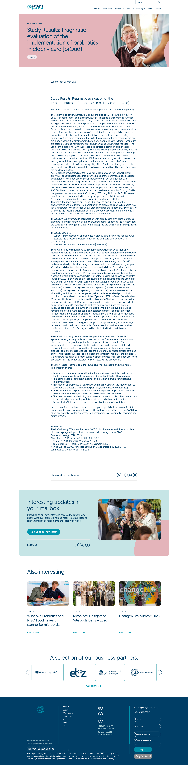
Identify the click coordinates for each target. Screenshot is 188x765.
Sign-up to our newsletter (43, 531)
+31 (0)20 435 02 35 (105, 726)
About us (130, 9)
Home (32, 23)
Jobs (64, 726)
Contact (158, 9)
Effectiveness (108, 9)
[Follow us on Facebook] (124, 475)
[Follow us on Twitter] (119, 475)
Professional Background (142, 740)
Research (32, 57)
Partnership (119, 9)
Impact (65, 722)
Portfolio (66, 707)
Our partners (92, 685)
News (150, 9)
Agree (143, 749)
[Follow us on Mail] (135, 475)
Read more (33, 632)
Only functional (143, 756)
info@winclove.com (106, 728)
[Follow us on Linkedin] (129, 475)
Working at (140, 9)
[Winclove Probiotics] (35, 7)
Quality (97, 9)
